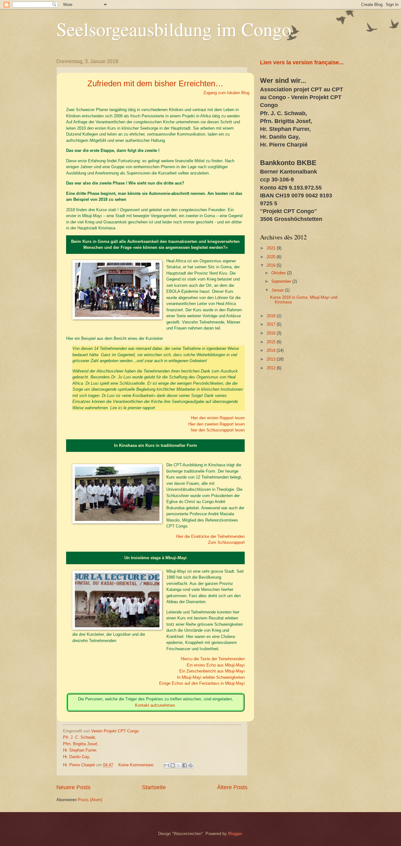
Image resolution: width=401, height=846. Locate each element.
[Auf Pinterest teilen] (190, 765)
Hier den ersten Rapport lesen (218, 417)
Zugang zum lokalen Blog (226, 92)
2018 (272, 315)
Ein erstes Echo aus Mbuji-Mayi (216, 665)
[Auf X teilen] (178, 765)
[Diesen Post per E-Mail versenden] (167, 765)
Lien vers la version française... (302, 62)
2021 (272, 248)
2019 (272, 265)
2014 (272, 350)
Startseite (154, 787)
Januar (278, 290)
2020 (272, 256)
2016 (272, 333)
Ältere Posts (232, 787)
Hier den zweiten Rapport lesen (216, 424)
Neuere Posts (73, 787)
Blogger (235, 833)
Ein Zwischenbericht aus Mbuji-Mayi (212, 671)
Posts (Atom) (90, 799)
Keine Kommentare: (137, 765)
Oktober (279, 272)
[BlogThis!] (172, 765)
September (281, 281)
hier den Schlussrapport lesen (218, 430)
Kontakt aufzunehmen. (155, 705)
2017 (272, 324)
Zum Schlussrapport (226, 542)
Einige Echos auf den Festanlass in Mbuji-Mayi (202, 683)
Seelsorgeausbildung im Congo (173, 28)
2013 (272, 359)
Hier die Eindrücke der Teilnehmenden (210, 536)
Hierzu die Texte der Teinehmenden (213, 658)
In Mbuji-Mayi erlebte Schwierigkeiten (211, 677)
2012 (272, 368)
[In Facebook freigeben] (184, 765)
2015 (272, 342)
